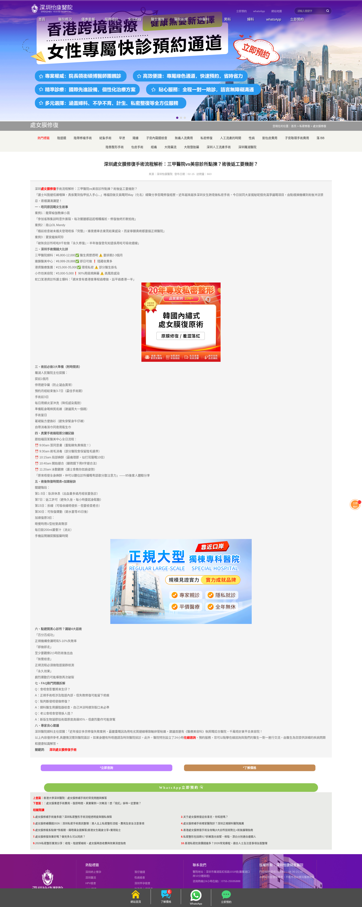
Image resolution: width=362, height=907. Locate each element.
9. (34, 843)
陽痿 (136, 138)
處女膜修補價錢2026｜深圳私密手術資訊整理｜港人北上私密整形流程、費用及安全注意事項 (89, 823)
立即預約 (241, 11)
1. (34, 816)
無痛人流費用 (184, 138)
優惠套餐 (88, 19)
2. (182, 816)
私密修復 (304, 126)
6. (182, 830)
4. (182, 823)
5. (34, 830)
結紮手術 (105, 138)
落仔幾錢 (139, 871)
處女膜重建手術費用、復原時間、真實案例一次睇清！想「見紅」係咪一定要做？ (93, 803)
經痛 (154, 147)
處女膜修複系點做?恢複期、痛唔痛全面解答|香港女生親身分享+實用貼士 (78, 830)
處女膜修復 (319, 126)
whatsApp (259, 11)
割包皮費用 (269, 138)
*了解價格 (249, 767)
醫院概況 (65, 19)
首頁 (41, 19)
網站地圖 (276, 11)
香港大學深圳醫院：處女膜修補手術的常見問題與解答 (75, 797)
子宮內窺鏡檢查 (156, 138)
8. (182, 836)
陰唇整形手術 (115, 147)
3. (34, 823)
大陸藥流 (170, 147)
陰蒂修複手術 (83, 138)
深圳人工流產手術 (219, 147)
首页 (293, 126)
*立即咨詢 (106, 767)
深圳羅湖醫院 (247, 147)
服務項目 (111, 19)
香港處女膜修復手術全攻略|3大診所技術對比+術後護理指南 (218, 830)
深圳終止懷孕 (93, 871)
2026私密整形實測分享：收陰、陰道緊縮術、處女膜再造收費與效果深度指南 (80, 843)
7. (34, 836)
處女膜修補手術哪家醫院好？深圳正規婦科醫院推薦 (213, 823)
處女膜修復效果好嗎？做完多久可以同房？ (60, 836)
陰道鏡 (61, 138)
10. (183, 843)
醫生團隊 (158, 19)
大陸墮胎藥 (191, 147)
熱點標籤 (92, 865)
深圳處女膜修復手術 (63, 749)
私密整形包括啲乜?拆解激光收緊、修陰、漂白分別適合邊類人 (219, 836)
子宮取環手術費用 (297, 138)
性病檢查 (139, 877)
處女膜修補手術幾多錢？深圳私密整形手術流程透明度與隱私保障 (73, 816)
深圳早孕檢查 (142, 883)
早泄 (122, 138)
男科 (227, 19)
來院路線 (134, 19)
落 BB (320, 138)
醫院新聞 (181, 19)
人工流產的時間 (230, 138)
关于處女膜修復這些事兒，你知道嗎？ (205, 816)
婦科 (250, 19)
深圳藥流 (90, 877)
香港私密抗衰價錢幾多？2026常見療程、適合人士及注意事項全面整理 (226, 843)
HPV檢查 (90, 883)
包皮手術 (137, 147)
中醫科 (204, 19)
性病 (252, 138)
